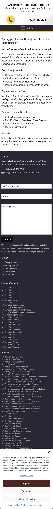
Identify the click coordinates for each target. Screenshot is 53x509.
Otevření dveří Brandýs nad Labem (18, 431)
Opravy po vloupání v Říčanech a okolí (19, 369)
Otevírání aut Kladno (12, 436)
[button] (48, 452)
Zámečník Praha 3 (12, 298)
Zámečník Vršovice (12, 347)
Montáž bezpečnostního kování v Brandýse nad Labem (26, 377)
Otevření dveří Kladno (13, 426)
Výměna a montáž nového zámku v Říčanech (22, 384)
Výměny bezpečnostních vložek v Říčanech (21, 391)
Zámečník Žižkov (11, 335)
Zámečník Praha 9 (12, 290)
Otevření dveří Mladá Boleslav (16, 428)
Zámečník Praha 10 (12, 295)
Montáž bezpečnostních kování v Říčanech (21, 379)
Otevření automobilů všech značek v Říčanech (22, 409)
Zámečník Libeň (11, 340)
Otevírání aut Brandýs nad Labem (17, 441)
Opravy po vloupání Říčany (15, 443)
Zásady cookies (13, 505)
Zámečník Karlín (11, 337)
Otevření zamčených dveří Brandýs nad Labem (22, 401)
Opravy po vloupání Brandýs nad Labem (20, 372)
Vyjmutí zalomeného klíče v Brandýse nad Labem (23, 396)
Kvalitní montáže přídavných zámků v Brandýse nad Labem (27, 382)
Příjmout (26, 483)
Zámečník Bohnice (12, 344)
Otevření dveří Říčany (13, 424)
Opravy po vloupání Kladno (15, 446)
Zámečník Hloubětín (12, 322)
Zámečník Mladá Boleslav (14, 419)
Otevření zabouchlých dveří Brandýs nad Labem (23, 406)
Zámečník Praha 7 (12, 293)
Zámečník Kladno (11, 416)
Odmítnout (26, 491)
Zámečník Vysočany (12, 320)
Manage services (26, 476)
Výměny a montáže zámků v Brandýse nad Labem (24, 387)
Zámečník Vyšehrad (12, 330)
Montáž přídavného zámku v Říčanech (19, 374)
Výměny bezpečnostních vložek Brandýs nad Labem (25, 389)
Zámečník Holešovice (13, 325)
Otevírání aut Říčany (12, 433)
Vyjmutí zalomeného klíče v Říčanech (19, 394)
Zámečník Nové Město (13, 332)
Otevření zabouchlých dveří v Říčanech (19, 404)
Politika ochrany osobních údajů (33, 505)
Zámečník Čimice (11, 342)
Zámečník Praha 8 (12, 300)
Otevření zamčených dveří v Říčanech (19, 399)
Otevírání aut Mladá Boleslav (16, 438)
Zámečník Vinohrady (12, 327)
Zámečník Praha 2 (12, 303)
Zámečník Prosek (11, 317)
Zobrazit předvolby (26, 499)
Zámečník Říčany (11, 414)
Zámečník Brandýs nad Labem (16, 421)
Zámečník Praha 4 (12, 288)
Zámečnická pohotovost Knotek (28, 5)
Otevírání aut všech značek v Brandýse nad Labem (24, 411)
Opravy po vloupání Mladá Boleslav (18, 448)
